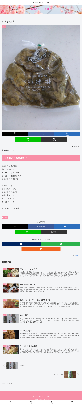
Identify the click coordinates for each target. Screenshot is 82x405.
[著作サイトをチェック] (21, 244)
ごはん (5, 217)
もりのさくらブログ (41, 3)
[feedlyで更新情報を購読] (60, 244)
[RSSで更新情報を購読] (41, 249)
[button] (54, 139)
